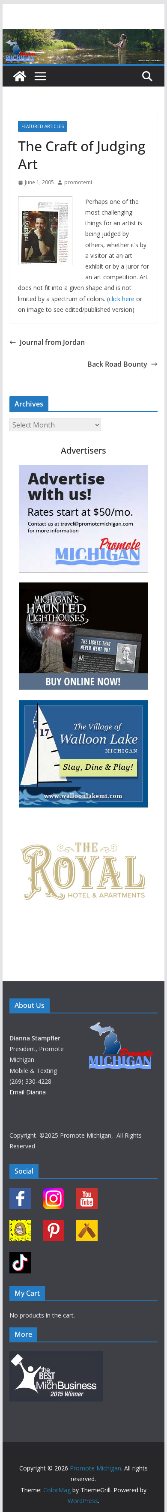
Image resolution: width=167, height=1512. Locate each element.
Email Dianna (27, 1092)
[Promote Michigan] (83, 35)
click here (121, 299)
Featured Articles (42, 126)
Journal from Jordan (52, 342)
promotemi (78, 182)
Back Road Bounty (117, 364)
